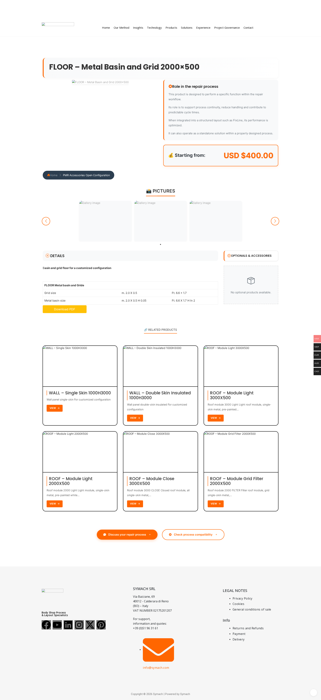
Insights (138, 27)
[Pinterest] (101, 624)
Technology (154, 27)
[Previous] (46, 221)
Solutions (186, 27)
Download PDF (64, 309)
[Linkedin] (68, 624)
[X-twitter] (90, 624)
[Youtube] (57, 624)
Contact (248, 27)
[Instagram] (79, 624)
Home (106, 27)
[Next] (275, 221)
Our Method (121, 27)
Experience (203, 27)
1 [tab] (160, 244)
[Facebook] (46, 624)
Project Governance (227, 27)
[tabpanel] (105, 221)
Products (171, 27)
